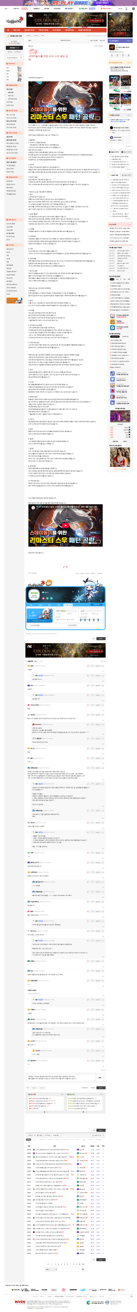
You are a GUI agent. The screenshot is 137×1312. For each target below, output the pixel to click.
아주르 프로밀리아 (11, 287)
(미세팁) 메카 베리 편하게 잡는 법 (47, 1246)
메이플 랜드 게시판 (11, 146)
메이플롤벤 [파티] (11, 194)
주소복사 (28, 633)
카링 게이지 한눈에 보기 (45, 1253)
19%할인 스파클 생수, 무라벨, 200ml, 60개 (120, 231)
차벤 (7, 255)
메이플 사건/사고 (10, 184)
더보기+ (63, 1094)
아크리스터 (83, 1160)
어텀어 (81, 1221)
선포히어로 (83, 1192)
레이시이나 (83, 1207)
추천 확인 (99, 573)
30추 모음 (10, 95)
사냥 (34, 1139)
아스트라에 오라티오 (11, 291)
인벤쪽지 (43, 598)
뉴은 (81, 1149)
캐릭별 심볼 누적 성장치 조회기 (47, 1167)
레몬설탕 (82, 1250)
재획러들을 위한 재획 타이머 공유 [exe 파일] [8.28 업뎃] (54, 1171)
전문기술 (42, 1139)
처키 (81, 1164)
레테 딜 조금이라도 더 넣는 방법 (47, 1182)
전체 (28, 1139)
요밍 (81, 1196)
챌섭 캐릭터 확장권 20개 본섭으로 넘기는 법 (50, 1243)
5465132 (82, 1253)
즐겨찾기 (56, 1135)
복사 (43, 35)
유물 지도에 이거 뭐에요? (46, 1200)
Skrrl (81, 1243)
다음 (83, 1264)
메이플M (98, 1139)
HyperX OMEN (10, 275)
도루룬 (81, 1203)
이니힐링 (47, 598)
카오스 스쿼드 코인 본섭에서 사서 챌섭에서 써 (52, 1228)
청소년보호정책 (70, 1296)
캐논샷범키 (83, 1178)
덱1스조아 (82, 1153)
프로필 (40, 605)
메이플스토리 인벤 (16, 36)
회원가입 (10, 52)
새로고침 (103, 661)
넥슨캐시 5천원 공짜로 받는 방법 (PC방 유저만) (51, 1164)
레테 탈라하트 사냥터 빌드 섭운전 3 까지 (49, 1160)
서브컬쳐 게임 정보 (11, 271)
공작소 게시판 (10, 168)
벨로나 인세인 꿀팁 (44, 1210)
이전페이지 (85, 1087)
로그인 (120, 8)
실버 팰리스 (9, 281)
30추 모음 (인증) (12, 99)
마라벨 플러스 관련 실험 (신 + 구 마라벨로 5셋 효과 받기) (55, 1214)
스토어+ (129, 62)
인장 (31, 605)
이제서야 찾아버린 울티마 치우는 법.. (48, 1221)
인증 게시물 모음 (10, 124)
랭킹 (49, 605)
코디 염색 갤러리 (10, 165)
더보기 (51, 598)
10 (79, 1264)
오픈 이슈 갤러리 (10, 224)
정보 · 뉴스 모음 (10, 114)
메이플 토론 (9, 181)
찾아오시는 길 (93, 1296)
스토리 (91, 1139)
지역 (71, 1139)
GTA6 (8, 294)
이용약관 (49, 1296)
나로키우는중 (83, 1232)
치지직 (8, 252)
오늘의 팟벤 (9, 230)
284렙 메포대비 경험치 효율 (46, 1250)
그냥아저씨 (83, 1175)
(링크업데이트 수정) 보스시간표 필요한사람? (51, 1178)
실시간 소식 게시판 (11, 118)
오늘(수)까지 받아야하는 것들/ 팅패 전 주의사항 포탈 (53, 1218)
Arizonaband (83, 1200)
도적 (7, 77)
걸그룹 (8, 259)
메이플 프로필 (68, 605)
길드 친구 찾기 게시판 (12, 153)
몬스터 (65, 1139)
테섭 (78, 1139)
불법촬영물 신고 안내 (82, 1296)
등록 (100, 1077)
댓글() (100, 46)
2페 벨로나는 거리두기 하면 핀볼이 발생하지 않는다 (53, 1157)
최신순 (41, 661)
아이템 (50, 1139)
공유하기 (28, 35)
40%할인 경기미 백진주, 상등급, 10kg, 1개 (120, 228)
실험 (84, 1139)
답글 (103, 671)
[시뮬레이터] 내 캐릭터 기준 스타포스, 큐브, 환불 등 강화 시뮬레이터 (58, 1189)
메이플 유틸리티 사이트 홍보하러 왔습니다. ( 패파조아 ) (54, 1175)
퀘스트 (57, 1139)
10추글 (48, 1135)
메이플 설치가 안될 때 (44, 1203)
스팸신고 (93, 573)
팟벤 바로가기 (10, 249)
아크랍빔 (82, 1235)
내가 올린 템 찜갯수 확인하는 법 (48, 1196)
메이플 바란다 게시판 (11, 150)
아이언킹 (82, 1210)
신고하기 (87, 573)
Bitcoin (81, 1189)
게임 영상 (8, 268)
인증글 (40, 1135)
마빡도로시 (83, 1218)
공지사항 (101, 1296)
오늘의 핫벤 (9, 227)
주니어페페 (83, 1214)
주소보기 (36, 35)
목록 (95, 46)
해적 (7, 80)
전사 (7, 68)
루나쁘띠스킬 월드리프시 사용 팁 (48, 1235)
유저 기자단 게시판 (11, 127)
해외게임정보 (9, 265)
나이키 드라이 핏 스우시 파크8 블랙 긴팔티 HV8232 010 (120, 238)
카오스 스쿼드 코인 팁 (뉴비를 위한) (49, 1232)
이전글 (42, 1088)
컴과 (81, 1239)
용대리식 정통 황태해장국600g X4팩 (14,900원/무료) (120, 234)
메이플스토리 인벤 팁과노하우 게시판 (95, 35)
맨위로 (93, 1087)
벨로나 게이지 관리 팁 (45, 1192)
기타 (28, 1142)
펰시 (29, 40)
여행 (7, 262)
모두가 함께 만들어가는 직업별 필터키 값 (50, 1185)
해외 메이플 (9, 187)
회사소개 (35, 1296)
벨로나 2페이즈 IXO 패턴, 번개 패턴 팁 (49, 1207)
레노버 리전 (9, 278)
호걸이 (81, 1171)
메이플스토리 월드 (11, 191)
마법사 (8, 71)
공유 (77, 573)
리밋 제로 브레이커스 (11, 284)
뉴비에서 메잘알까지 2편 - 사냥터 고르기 (50, 1153)
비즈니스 (42, 1296)
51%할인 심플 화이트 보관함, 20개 (119, 241)
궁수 (7, 74)
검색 (21, 57)
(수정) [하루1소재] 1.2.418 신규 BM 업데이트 (51, 1239)
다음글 (34, 1088)
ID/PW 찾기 (18, 52)
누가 (81, 1157)
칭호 (59, 605)
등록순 (35, 661)
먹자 (81, 1185)
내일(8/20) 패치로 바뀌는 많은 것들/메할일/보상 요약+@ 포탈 (56, 1225)
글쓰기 (101, 1130)
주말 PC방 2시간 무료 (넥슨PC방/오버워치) (50, 1149)
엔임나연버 (83, 1182)
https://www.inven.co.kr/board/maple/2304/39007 (45, 633)
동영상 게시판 (10, 172)
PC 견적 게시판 (10, 236)
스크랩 (81, 573)
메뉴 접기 (96, 605)
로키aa (81, 1167)
